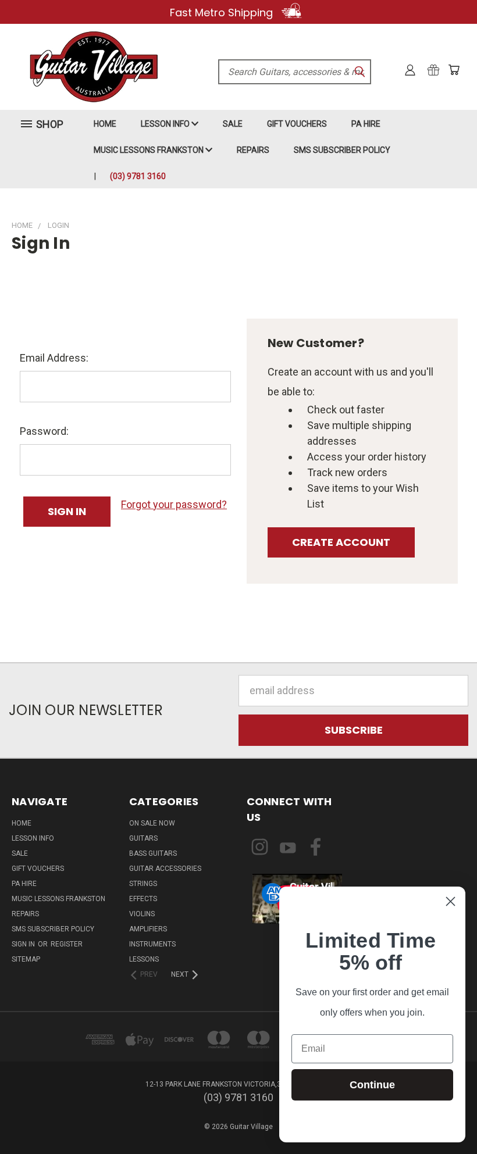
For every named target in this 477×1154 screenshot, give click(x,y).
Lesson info (166, 123)
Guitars (143, 838)
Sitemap (26, 959)
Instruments (152, 944)
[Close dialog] (450, 901)
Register (67, 944)
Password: (44, 431)
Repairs (253, 150)
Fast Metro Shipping (223, 12)
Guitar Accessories (165, 868)
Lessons (144, 959)
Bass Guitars (153, 853)
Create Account (341, 542)
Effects (143, 899)
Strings (143, 884)
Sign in (24, 944)
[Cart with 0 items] (454, 70)
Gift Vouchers (297, 123)
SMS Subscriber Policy (342, 150)
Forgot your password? (174, 504)
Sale (233, 123)
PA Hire (365, 123)
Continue (372, 1085)
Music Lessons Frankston (149, 150)
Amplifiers (148, 929)
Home (105, 123)
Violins (142, 914)
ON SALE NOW (152, 823)
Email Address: (54, 358)
